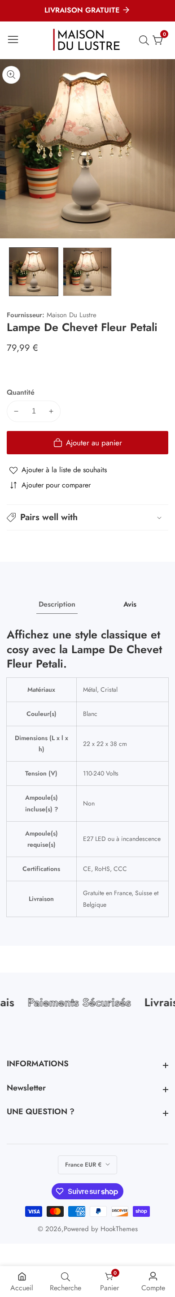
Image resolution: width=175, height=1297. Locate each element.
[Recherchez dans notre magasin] (146, 40)
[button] (87, 517)
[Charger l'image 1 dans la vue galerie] (33, 272)
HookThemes (119, 1229)
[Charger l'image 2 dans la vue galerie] (87, 272)
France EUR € (84, 1164)
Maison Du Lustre (71, 315)
